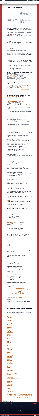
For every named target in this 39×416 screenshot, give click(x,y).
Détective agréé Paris (14, 293)
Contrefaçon (10, 248)
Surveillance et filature (10, 300)
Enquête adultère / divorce (19, 300)
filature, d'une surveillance (15, 85)
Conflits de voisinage (9, 216)
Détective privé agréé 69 (10, 373)
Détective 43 (8, 353)
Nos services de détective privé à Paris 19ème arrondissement (25, 21)
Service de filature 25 (9, 339)
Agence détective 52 (9, 360)
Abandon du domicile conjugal (10, 120)
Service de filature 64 (9, 369)
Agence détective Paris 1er (21, 393)
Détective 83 (8, 382)
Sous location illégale (9, 214)
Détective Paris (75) (21, 406)
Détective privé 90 (9, 387)
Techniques (15, 80)
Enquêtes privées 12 (9, 328)
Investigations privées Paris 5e (22, 394)
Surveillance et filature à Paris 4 (14, 394)
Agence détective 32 (9, 344)
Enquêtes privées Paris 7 (11, 395)
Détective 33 (8, 345)
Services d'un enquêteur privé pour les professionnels (24, 19)
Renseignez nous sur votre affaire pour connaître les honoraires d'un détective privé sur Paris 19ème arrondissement (25, 12)
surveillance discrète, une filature (26, 104)
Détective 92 (8, 316)
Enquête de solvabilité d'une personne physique (12, 222)
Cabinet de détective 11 (9, 327)
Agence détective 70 (9, 374)
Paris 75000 (8, 96)
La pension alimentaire (9, 139)
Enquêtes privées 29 (9, 342)
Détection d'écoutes (12, 406)
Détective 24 (8, 338)
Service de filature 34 (9, 346)
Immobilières (14, 75)
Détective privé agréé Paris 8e (17, 395)
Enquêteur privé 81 (9, 380)
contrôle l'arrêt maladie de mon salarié (11, 244)
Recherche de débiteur (4, 410)
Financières (14, 76)
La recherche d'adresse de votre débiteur (11, 226)
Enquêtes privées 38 (9, 349)
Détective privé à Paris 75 (10, 393)
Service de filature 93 (9, 317)
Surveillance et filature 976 (10, 391)
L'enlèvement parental (9, 152)
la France (16, 96)
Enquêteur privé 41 (9, 351)
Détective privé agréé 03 (10, 321)
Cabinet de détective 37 (9, 348)
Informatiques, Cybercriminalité (15, 77)
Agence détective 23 (9, 337)
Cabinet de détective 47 (9, 356)
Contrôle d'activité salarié (28, 300)
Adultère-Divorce (11, 102)
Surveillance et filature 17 (10, 332)
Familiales (15, 74)
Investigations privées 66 (10, 371)
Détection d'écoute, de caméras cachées (12, 277)
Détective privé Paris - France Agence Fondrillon (5, 2)
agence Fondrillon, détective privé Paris (27, 85)
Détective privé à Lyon (20, 373)
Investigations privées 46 (10, 355)
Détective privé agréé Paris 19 (18, 397)
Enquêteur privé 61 (9, 367)
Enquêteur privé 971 (9, 388)
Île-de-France (20, 410)
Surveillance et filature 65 (10, 370)
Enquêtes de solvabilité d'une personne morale (12, 269)
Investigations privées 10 (10, 326)
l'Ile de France (12, 96)
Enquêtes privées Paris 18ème (11, 397)
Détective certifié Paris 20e (25, 397)
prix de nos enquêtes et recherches (24, 89)
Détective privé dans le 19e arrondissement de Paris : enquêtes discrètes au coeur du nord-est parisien (13, 11)
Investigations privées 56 (10, 363)
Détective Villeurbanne (15, 373)
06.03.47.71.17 (20, 291)
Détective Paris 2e (26, 393)
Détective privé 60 (9, 366)
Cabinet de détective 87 (9, 385)
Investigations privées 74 (10, 377)
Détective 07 (8, 324)
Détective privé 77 (9, 314)
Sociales (16, 78)
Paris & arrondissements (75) (23, 22)
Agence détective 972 (9, 389)
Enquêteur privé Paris (15, 393)
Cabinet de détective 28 (9, 341)
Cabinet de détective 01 (9, 319)
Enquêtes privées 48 (9, 357)
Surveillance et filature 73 (10, 376)
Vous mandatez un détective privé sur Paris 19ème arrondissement (13, 17)
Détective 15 (8, 330)
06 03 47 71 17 (16, 308)
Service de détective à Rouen (15, 378)
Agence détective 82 (9, 381)
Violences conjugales (9, 117)
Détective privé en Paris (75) (21, 297)
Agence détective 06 (9, 323)
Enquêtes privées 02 (9, 320)
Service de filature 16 (9, 331)
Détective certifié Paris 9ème (24, 395)
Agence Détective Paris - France (23, 293)
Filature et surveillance (4, 406)
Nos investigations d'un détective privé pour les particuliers (25, 17)
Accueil (18, 293)
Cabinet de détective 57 (9, 364)
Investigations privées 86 (10, 384)
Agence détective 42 (9, 352)
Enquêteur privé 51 (9, 359)
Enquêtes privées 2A (9, 334)
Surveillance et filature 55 (10, 362)
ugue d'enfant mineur (13, 162)
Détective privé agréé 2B (10, 335)
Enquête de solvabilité (19, 304)
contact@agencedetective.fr (29, 289)
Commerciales (12, 79)
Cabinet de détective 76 (9, 378)
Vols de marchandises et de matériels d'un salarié (12, 253)
